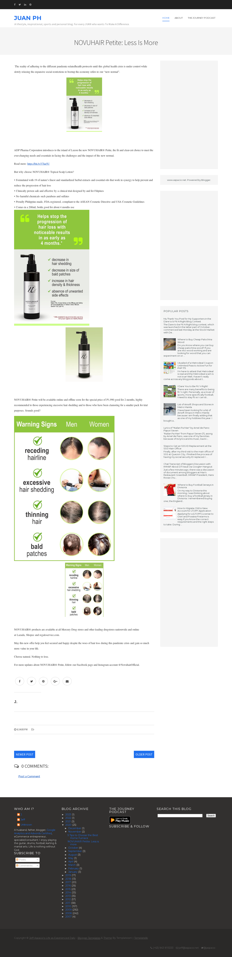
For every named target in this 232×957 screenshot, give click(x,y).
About (179, 17)
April (71, 861)
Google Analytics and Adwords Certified (34, 831)
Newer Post (24, 754)
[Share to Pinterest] (43, 681)
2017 (68, 882)
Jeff (23, 819)
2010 (68, 906)
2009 (68, 909)
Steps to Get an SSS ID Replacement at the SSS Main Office (187, 447)
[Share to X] (31, 681)
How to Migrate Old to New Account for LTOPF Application (194, 509)
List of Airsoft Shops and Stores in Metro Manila (195, 405)
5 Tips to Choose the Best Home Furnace (83, 837)
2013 (68, 895)
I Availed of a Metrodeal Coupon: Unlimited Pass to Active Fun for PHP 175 (195, 365)
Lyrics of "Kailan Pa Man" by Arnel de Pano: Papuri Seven (187, 429)
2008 (69, 913)
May (71, 858)
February (73, 868)
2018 (68, 878)
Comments (25, 865)
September (75, 851)
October (73, 847)
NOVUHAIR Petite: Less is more (83, 843)
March (72, 864)
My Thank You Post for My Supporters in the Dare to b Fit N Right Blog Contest (187, 320)
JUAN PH (27, 18)
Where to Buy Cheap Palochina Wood (194, 340)
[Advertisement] (189, 115)
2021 (68, 821)
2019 (68, 875)
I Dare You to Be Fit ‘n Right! (192, 386)
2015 (68, 889)
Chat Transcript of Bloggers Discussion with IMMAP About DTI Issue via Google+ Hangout (188, 465)
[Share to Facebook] (19, 681)
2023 (68, 814)
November (75, 831)
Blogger (205, 180)
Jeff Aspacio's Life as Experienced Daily (52, 938)
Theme (107, 938)
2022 (68, 817)
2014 (68, 892)
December (75, 828)
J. (21, 814)
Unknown (26, 824)
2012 (68, 899)
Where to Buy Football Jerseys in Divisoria (195, 486)
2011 (68, 902)
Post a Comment (29, 776)
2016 (68, 885)
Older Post (144, 754)
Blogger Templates (89, 938)
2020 (68, 824)
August (73, 854)
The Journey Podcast (201, 17)
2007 (68, 916)
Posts (22, 859)
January (73, 871)
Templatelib (141, 938)
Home (165, 17)
